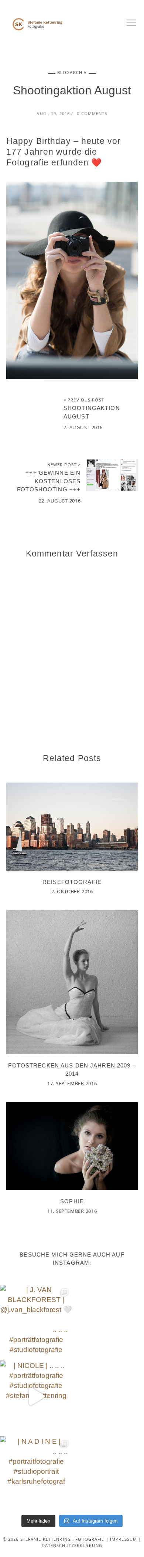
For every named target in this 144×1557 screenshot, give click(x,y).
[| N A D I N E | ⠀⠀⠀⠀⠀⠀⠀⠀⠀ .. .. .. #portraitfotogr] (36, 1472)
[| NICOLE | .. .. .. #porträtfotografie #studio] (36, 1397)
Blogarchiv (72, 73)
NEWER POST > (64, 465)
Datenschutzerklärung (72, 1546)
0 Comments (92, 114)
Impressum (123, 1539)
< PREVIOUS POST (84, 400)
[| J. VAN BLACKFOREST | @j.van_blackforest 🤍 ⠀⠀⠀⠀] (36, 1321)
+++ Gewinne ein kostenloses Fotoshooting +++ (48, 481)
